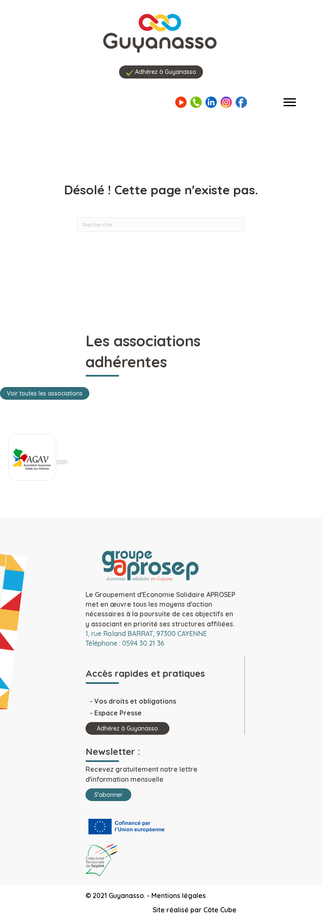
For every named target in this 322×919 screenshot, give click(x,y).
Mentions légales (178, 895)
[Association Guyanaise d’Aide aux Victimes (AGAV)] (32, 459)
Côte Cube (219, 910)
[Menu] (289, 102)
